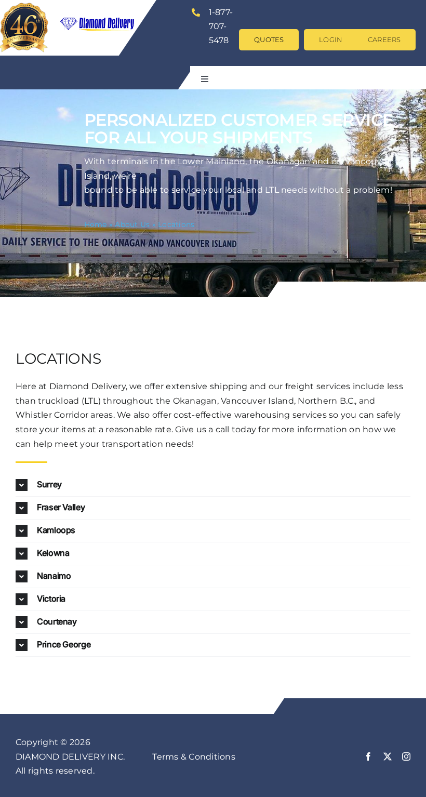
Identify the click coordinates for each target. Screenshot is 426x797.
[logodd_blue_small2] (101, 9)
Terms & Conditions (193, 757)
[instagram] (406, 756)
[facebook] (368, 756)
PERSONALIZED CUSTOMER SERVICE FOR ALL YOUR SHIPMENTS (238, 129)
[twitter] (387, 756)
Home (95, 224)
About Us (132, 224)
